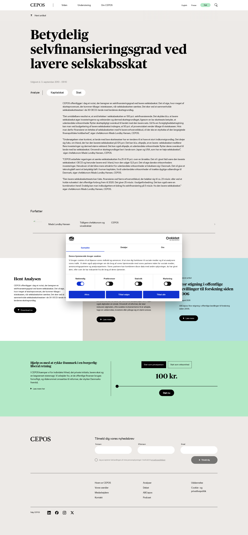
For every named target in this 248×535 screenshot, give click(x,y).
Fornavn (98, 444)
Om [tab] (162, 247)
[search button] (216, 5)
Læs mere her (39, 388)
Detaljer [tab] (124, 247)
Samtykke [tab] (85, 247)
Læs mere (107, 319)
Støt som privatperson (154, 364)
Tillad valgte (123, 294)
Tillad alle (161, 294)
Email (183, 444)
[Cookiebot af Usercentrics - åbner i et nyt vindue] (168, 239)
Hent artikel (40, 15)
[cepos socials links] (49, 513)
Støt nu (166, 392)
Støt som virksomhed (179, 364)
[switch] (109, 284)
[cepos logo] (40, 439)
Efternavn (142, 444)
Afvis (86, 294)
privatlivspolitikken (158, 460)
